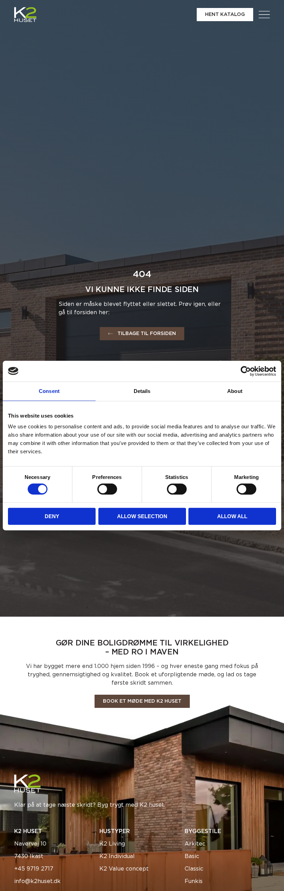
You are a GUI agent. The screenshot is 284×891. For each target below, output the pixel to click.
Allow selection (142, 516)
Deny (52, 516)
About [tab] (234, 391)
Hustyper (114, 831)
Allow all (232, 516)
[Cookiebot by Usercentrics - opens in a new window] (245, 371)
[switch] (107, 489)
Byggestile (203, 831)
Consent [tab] (49, 391)
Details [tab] (142, 391)
